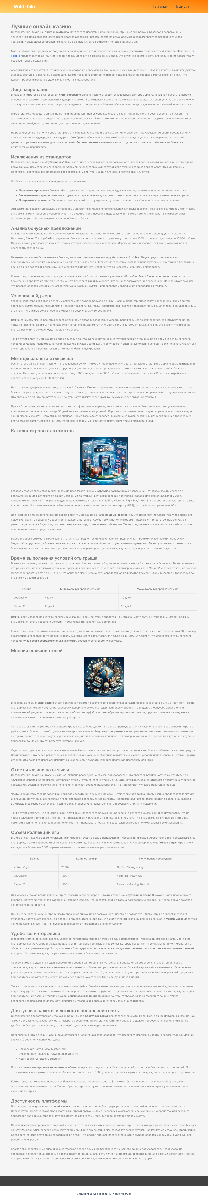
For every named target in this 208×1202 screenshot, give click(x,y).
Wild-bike (25, 6)
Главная (160, 6)
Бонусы (183, 6)
